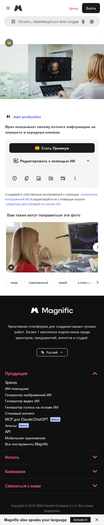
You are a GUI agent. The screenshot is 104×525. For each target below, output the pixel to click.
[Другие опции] (75, 178)
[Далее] (97, 247)
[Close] (97, 520)
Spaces (11, 382)
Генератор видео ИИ (22, 400)
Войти (91, 8)
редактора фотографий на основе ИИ (33, 204)
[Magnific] (52, 311)
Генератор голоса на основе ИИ (31, 407)
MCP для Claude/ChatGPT (32, 419)
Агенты (16, 425)
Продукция (16, 373)
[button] (52, 352)
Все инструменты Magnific (26, 443)
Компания (15, 471)
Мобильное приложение (25, 437)
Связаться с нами (23, 486)
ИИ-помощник (17, 388)
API (8, 431)
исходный (33, 43)
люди (14, 282)
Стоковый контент (20, 413)
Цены (74, 8)
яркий (63, 282)
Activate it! (80, 519)
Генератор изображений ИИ (28, 394)
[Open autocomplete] (11, 21)
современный (38, 282)
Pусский (52, 352)
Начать (12, 457)
